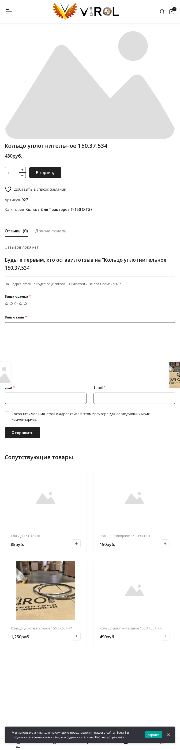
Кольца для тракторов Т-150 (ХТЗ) (59, 209)
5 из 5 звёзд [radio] (25, 303)
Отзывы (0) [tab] (16, 231)
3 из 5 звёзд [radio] (16, 303)
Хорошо (153, 735)
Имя (10, 387)
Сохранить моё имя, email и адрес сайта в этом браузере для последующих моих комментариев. (81, 416)
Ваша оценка (18, 296)
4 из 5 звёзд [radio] (20, 303)
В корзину (45, 172)
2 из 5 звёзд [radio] (11, 303)
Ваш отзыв (16, 317)
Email (99, 387)
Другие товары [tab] (51, 231)
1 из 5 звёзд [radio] (6, 303)
